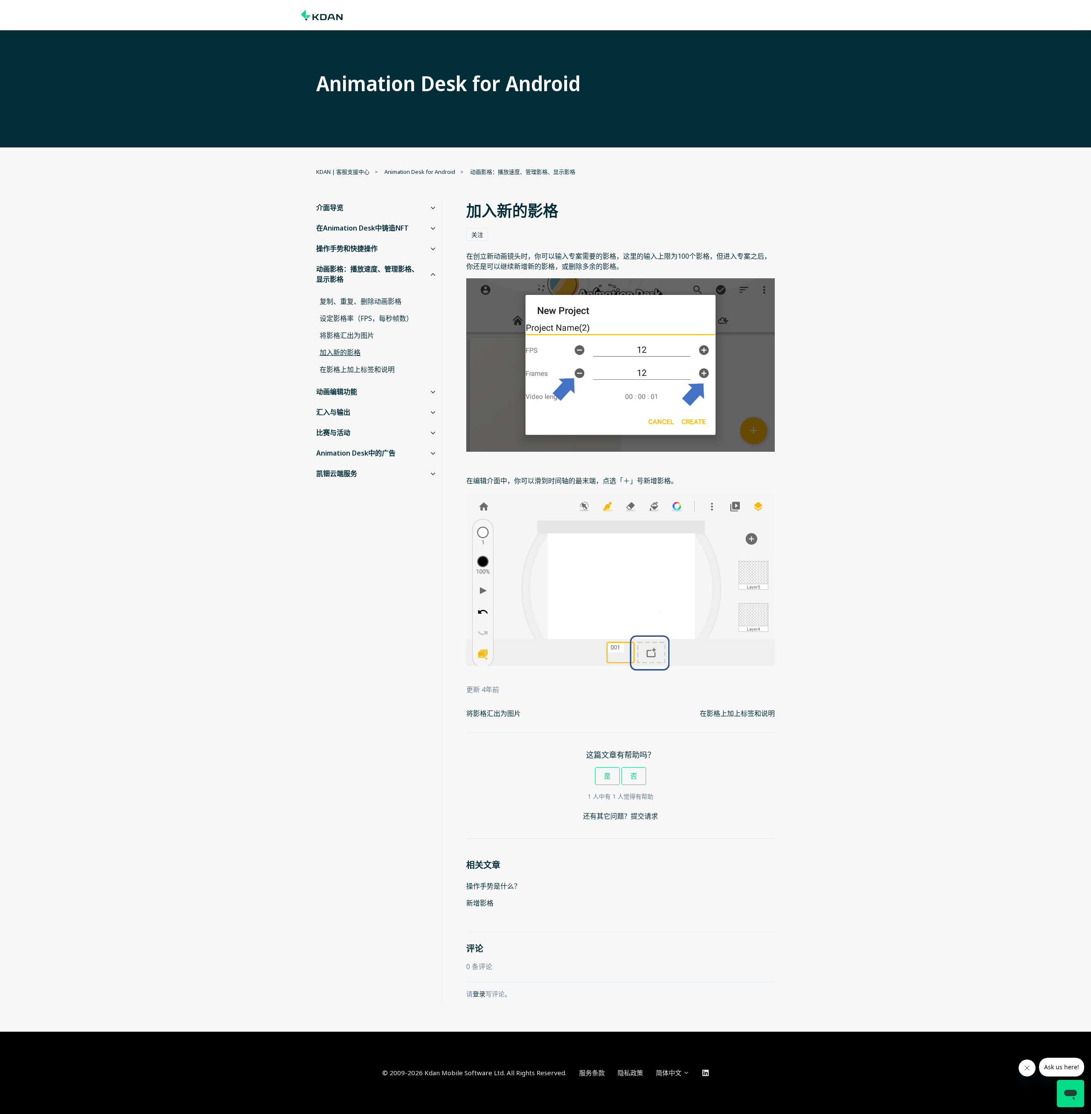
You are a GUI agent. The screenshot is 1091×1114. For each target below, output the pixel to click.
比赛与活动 (333, 432)
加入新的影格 (340, 352)
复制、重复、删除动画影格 (360, 301)
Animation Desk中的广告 (355, 453)
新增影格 (480, 903)
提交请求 (644, 816)
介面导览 (329, 207)
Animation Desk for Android (419, 172)
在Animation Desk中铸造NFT (362, 228)
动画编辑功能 (336, 391)
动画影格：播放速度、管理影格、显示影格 (522, 172)
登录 (479, 994)
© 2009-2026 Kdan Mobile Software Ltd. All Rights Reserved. (474, 1072)
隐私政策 (630, 1072)
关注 (477, 235)
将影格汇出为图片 (493, 713)
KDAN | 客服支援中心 (342, 172)
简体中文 (669, 1072)
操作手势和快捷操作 (347, 248)
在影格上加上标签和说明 (737, 713)
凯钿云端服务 (336, 473)
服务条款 (592, 1072)
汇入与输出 (333, 412)
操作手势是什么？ (493, 886)
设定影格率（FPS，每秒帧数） (366, 318)
